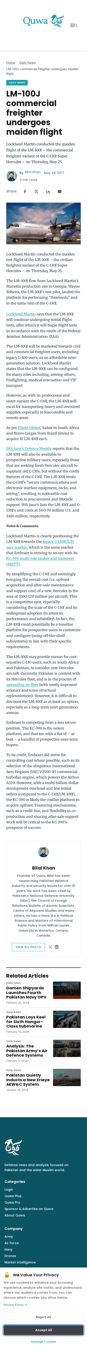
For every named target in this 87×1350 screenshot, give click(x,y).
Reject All (43, 1317)
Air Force (11, 1243)
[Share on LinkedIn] (48, 192)
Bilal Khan (33, 172)
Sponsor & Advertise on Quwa (28, 1209)
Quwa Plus (12, 1196)
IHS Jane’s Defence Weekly (29, 448)
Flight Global (29, 427)
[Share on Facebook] (25, 192)
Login (8, 1189)
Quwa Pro (12, 1202)
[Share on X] (36, 192)
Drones (10, 1256)
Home (10, 62)
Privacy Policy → (15, 1305)
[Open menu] (72, 25)
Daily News (27, 62)
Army (8, 1236)
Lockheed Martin (21, 314)
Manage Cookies (43, 1342)
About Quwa (14, 1215)
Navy (8, 1249)
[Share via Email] (60, 192)
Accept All (43, 1330)
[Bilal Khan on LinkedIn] (56, 947)
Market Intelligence (20, 1262)
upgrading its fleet (22, 684)
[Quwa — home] (43, 25)
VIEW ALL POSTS (28, 947)
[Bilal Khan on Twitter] (50, 947)
